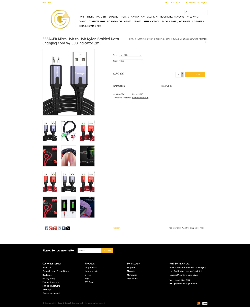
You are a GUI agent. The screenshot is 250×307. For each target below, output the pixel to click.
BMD (50, 3)
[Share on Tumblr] (64, 228)
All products (91, 267)
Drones (137, 21)
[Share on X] (68, 228)
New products (91, 271)
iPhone (90, 17)
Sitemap (47, 289)
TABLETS (125, 17)
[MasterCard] (198, 303)
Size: (115, 55)
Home (81, 17)
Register (131, 267)
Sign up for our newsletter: (59, 250)
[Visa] (204, 303)
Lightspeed (100, 303)
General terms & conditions (56, 271)
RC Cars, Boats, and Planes (176, 21)
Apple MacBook (152, 21)
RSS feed (89, 282)
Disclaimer (47, 275)
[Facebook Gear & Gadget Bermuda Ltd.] (194, 250)
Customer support (51, 293)
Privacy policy (49, 278)
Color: (116, 61)
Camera (135, 17)
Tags (87, 278)
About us (47, 267)
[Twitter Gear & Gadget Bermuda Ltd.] (200, 250)
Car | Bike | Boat (149, 17)
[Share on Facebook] (46, 228)
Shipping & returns (51, 286)
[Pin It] (55, 228)
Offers (88, 275)
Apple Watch (192, 17)
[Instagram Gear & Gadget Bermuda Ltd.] (205, 250)
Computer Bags (97, 21)
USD (44, 3)
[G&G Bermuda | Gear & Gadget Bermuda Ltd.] (60, 19)
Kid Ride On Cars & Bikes (119, 21)
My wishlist (132, 278)
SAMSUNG (113, 17)
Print (203, 228)
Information (119, 86)
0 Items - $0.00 (176, 3)
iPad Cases (101, 17)
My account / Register (198, 3)
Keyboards (198, 21)
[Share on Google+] (51, 228)
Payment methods (51, 282)
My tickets (132, 275)
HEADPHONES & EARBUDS (172, 17)
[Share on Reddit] (59, 228)
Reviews (166, 86)
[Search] (186, 12)
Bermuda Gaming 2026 (90, 26)
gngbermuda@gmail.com (185, 284)
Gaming (82, 21)
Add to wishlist (175, 228)
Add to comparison (191, 228)
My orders (131, 271)
